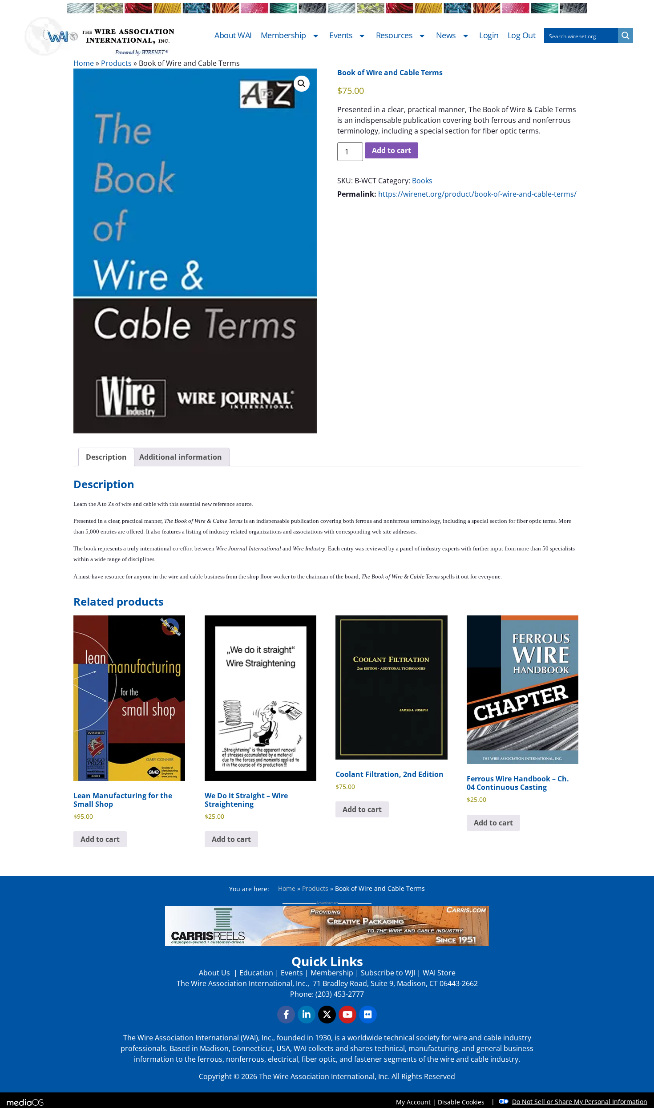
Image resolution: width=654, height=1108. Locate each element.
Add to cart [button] (100, 839)
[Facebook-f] (286, 1014)
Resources (394, 36)
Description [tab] (106, 457)
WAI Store (438, 973)
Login (489, 36)
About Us (215, 973)
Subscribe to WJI (387, 973)
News (446, 36)
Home (83, 63)
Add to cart (391, 150)
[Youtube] (347, 1014)
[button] (302, 84)
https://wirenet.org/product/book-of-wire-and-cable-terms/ (477, 194)
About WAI (233, 36)
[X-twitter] (327, 1014)
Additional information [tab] (180, 457)
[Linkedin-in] (306, 1014)
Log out (522, 36)
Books (422, 181)
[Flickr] (368, 1014)
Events (340, 36)
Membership (283, 36)
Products (116, 63)
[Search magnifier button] (625, 35)
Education (256, 973)
